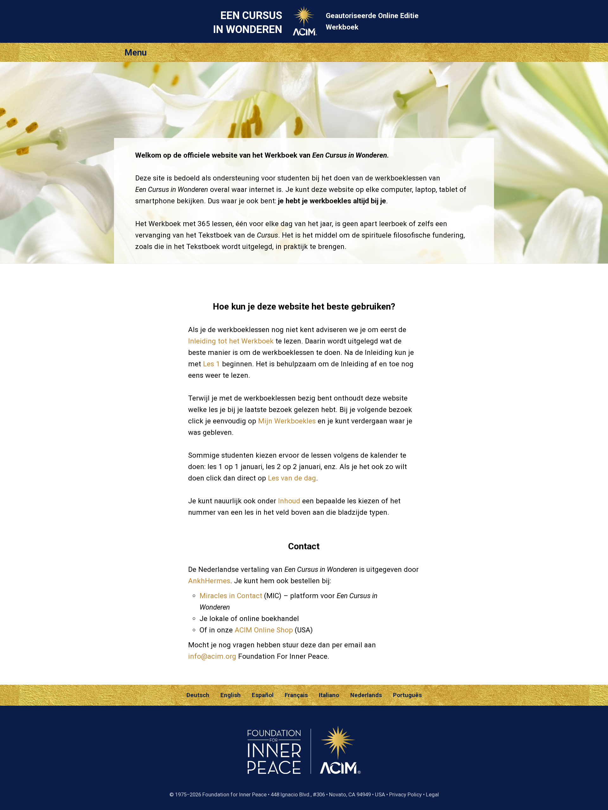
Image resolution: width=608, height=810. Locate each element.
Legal (432, 794)
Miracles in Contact (231, 595)
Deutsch (198, 695)
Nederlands (366, 695)
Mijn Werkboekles (287, 421)
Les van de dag (292, 478)
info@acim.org (212, 656)
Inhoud (289, 501)
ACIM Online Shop (264, 630)
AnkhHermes (209, 581)
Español (263, 695)
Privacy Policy (405, 794)
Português (407, 695)
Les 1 (211, 364)
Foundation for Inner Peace (234, 794)
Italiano (329, 695)
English (230, 695)
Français (296, 695)
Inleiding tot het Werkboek (231, 341)
